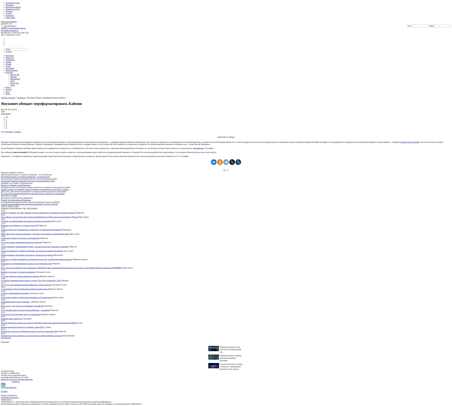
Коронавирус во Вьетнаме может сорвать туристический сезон (26, 264)
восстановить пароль (17, 28)
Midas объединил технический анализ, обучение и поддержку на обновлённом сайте (35, 234)
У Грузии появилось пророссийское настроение (20, 276)
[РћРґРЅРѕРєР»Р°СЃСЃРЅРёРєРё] (220, 162)
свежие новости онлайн (410, 142)
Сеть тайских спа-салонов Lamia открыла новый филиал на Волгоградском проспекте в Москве (39, 217)
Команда (9, 11)
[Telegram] (226, 162)
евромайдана (199, 148)
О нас (15, 379)
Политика (10, 56)
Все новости (6, 338)
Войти (14, 22)
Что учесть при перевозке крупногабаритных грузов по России (26, 285)
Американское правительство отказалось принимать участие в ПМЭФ (29, 204)
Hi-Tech (9, 90)
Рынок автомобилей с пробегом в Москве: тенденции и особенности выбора (32, 251)
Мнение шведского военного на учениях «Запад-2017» (23, 327)
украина (17, 132)
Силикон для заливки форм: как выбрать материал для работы (26, 221)
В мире (8, 64)
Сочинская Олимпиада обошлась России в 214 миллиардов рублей (28, 181)
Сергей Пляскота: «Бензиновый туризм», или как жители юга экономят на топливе (34, 247)
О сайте (9, 13)
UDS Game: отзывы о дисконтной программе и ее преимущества (27, 298)
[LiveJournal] (238, 162)
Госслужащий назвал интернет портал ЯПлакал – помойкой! (25, 310)
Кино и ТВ (14, 75)
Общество (10, 58)
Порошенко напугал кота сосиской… (16, 302)
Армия (8, 62)
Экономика (10, 60)
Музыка (13, 77)
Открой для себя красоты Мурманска (16, 200)
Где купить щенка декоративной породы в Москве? (21, 242)
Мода (12, 81)
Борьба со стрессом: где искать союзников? (18, 272)
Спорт (8, 66)
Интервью (10, 5)
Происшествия (12, 70)
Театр (12, 85)
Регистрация (6, 22)
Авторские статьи (13, 3)
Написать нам (6, 379)
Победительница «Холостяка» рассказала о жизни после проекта (27, 255)
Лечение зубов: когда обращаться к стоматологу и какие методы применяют (31, 230)
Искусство (14, 83)
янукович (9, 132)
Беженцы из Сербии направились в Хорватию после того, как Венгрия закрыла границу (36, 259)
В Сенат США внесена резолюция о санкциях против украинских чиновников (33, 194)
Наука (8, 87)
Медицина (10, 68)
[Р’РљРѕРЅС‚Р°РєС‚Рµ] (214, 162)
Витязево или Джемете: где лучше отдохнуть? (19, 225)
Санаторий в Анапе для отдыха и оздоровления (20, 238)
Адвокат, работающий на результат (15, 293)
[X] (232, 162)
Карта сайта (10, 18)
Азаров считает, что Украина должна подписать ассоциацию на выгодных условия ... (35, 189)
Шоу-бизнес (15, 79)
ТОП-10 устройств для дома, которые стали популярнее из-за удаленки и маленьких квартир (38, 213)
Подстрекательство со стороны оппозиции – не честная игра (25, 177)
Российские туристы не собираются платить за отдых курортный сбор (29, 331)
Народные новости (13, 7)
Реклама (21, 379)
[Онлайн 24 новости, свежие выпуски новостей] (10, 31)
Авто (8, 92)
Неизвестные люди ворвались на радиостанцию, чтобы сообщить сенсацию (31, 336)
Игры (8, 94)
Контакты (29, 379)
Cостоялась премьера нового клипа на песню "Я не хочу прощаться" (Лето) (31, 281)
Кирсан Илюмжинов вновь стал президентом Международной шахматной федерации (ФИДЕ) (39, 323)
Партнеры (10, 16)
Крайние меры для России (11, 319)
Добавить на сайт (13, 9)
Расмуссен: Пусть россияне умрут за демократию (20, 314)
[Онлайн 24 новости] (10, 398)
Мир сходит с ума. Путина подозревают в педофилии (22, 306)
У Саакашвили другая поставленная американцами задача (24, 289)
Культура (9, 73)
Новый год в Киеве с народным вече (16, 185)
